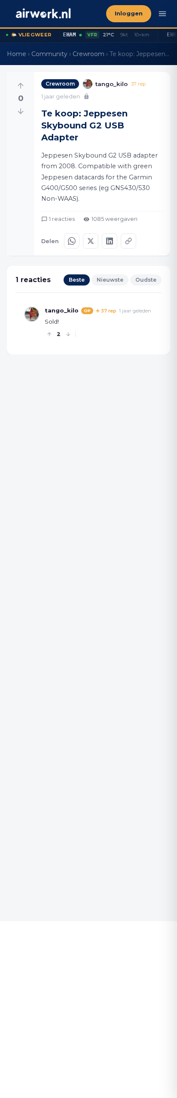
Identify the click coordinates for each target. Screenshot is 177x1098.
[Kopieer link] (128, 241)
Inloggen (129, 13)
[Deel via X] (90, 241)
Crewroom (88, 54)
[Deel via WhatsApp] (71, 241)
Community (49, 54)
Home (16, 54)
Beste (77, 280)
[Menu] (162, 13)
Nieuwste (110, 280)
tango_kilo (62, 310)
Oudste (145, 280)
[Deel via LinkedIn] (109, 241)
